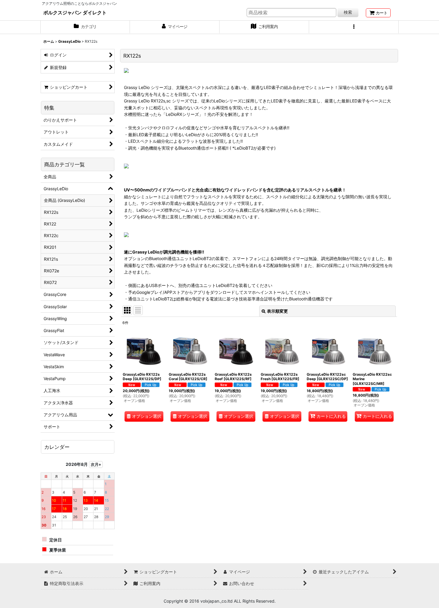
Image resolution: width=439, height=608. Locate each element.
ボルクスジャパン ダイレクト (75, 13)
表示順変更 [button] (277, 311)
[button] (354, 27)
